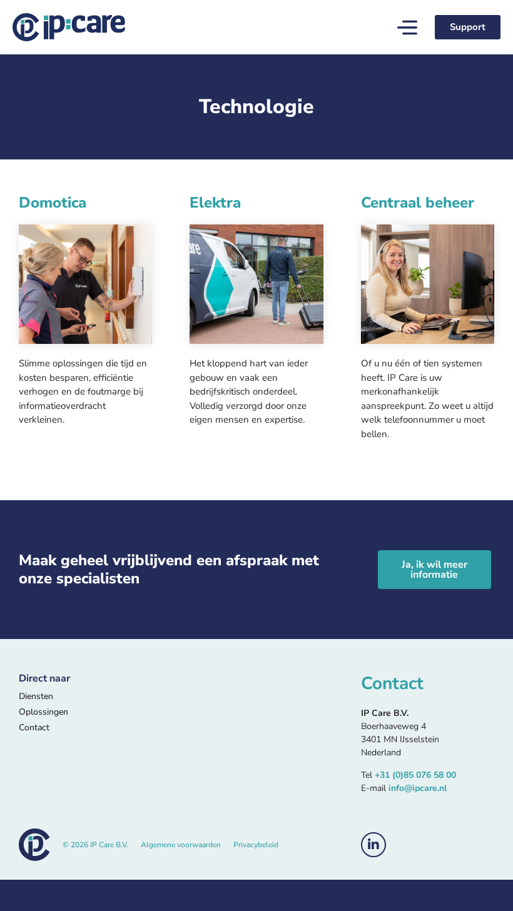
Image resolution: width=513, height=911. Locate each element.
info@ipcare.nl (418, 788)
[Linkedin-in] (373, 844)
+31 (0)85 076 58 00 (415, 775)
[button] (407, 29)
